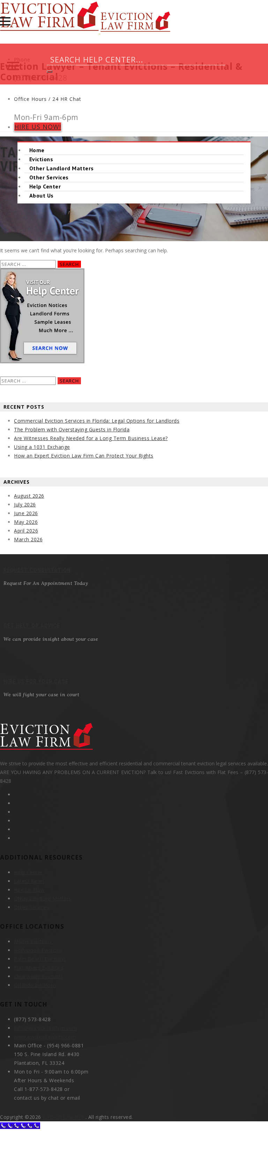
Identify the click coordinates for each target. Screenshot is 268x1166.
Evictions (41, 159)
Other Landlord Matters (61, 168)
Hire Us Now (29, 889)
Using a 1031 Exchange (42, 447)
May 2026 (26, 522)
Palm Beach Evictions (40, 959)
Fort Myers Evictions (39, 967)
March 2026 (28, 539)
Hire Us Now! (37, 126)
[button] (5, 21)
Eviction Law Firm (64, 1117)
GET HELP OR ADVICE (31, 625)
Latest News (29, 881)
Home (37, 150)
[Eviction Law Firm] (85, 31)
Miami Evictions (33, 941)
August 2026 (29, 495)
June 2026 (26, 513)
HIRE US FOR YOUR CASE (35, 681)
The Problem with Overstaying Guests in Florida (71, 429)
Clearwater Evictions (38, 976)
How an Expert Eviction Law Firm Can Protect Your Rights (84, 455)
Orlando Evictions (35, 985)
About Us (41, 195)
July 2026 (25, 504)
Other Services (49, 177)
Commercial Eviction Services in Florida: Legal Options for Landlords (96, 420)
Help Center (45, 186)
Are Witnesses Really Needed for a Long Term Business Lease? (91, 438)
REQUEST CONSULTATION (37, 570)
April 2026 (26, 530)
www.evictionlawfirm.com (45, 1036)
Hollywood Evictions (38, 950)
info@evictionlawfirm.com (45, 1028)
